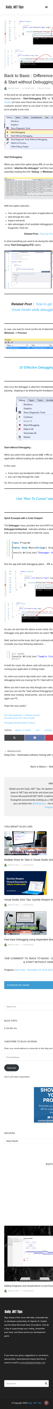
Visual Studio (44, 88)
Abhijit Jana (13, 88)
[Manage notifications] (46, 1403)
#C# (38, 730)
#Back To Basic (23, 730)
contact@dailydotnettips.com (32, 1362)
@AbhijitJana (39, 803)
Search (46, 1384)
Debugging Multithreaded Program (19, 723)
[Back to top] (50, 1406)
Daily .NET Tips (35, 1403)
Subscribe (11, 1068)
